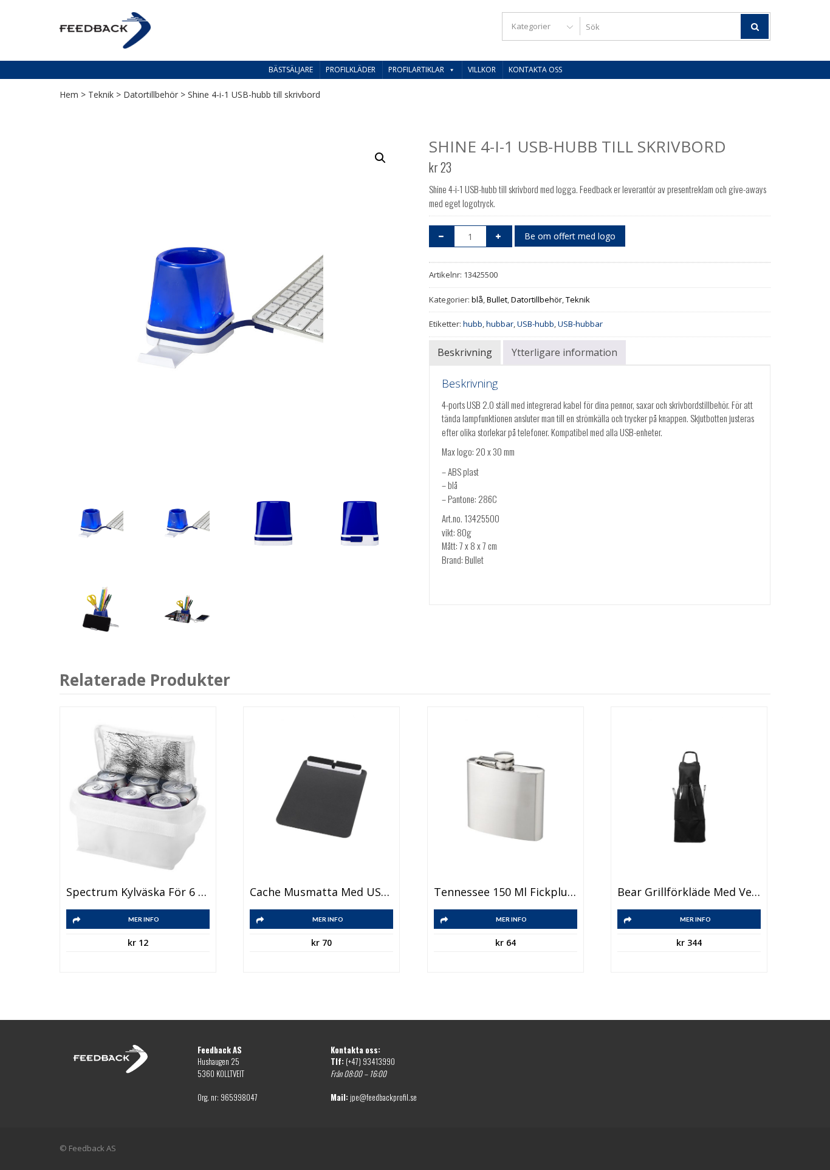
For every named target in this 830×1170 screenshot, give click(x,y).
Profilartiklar (416, 69)
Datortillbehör (150, 94)
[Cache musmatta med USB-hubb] (321, 796)
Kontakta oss (535, 69)
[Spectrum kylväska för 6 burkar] (138, 796)
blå (477, 299)
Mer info (143, 919)
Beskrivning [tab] (464, 352)
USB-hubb (535, 323)
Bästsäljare (291, 69)
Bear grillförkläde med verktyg (689, 892)
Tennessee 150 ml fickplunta (505, 892)
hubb (472, 323)
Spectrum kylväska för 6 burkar (138, 892)
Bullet (497, 299)
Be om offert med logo (570, 236)
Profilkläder (351, 69)
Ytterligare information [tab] (564, 352)
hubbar (499, 323)
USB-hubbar (580, 323)
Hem (69, 94)
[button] (380, 158)
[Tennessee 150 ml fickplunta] (505, 796)
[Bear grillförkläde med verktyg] (689, 796)
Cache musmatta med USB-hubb (321, 892)
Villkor (482, 69)
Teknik (101, 94)
